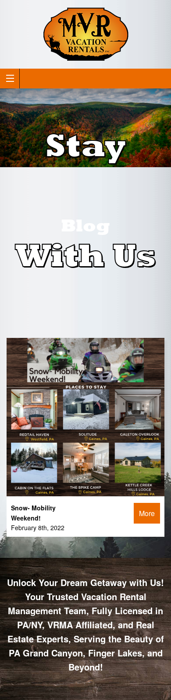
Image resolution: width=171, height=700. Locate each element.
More (147, 513)
